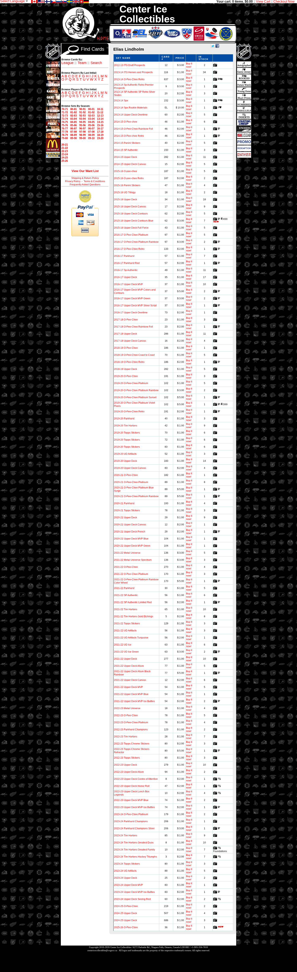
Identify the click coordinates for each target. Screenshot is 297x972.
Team (82, 63)
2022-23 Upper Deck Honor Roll (132, 786)
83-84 (73, 118)
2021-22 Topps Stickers (127, 623)
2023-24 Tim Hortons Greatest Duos (134, 842)
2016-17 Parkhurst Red (127, 263)
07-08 (91, 131)
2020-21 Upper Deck (125, 517)
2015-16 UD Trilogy (125, 192)
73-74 (64, 118)
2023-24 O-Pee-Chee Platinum (131, 814)
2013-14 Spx (121, 100)
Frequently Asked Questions (85, 184)
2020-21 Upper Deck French (129, 531)
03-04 (91, 118)
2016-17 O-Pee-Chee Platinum (131, 234)
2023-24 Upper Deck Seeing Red (132, 899)
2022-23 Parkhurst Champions (131, 729)
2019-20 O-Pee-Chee (126, 376)
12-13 (100, 115)
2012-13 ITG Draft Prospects (129, 65)
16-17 (100, 128)
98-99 (82, 134)
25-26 (64, 160)
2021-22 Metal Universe (127, 552)
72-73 (64, 115)
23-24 (64, 154)
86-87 (73, 128)
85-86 (73, 125)
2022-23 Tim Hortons (125, 736)
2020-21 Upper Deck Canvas (130, 524)
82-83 (73, 115)
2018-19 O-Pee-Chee (126, 347)
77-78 (64, 131)
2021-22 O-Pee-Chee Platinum (131, 574)
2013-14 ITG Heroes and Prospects (133, 72)
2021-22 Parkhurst (124, 588)
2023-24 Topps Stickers (127, 863)
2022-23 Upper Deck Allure (129, 771)
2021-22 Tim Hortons (125, 609)
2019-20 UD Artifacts (125, 453)
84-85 (73, 122)
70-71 (64, 109)
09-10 (91, 138)
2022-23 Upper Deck (125, 764)
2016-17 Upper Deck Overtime (130, 312)
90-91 (82, 109)
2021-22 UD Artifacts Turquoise (131, 637)
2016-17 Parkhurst (124, 256)
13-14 (100, 118)
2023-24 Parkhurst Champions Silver (134, 828)
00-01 (91, 109)
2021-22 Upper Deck (125, 658)
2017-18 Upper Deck (125, 333)
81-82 (73, 112)
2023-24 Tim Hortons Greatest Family (134, 849)
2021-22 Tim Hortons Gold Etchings (133, 616)
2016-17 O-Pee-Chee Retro (129, 249)
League (67, 63)
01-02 (91, 112)
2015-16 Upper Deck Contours (131, 213)
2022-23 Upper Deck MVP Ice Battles (134, 807)
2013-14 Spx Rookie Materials (130, 107)
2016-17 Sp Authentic (126, 270)
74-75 (64, 122)
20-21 (64, 144)
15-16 (100, 125)
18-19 (100, 134)
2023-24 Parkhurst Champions (131, 821)
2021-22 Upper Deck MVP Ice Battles (134, 701)
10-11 (100, 109)
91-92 (82, 112)
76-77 (64, 128)
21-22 (64, 147)
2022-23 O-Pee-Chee (126, 715)
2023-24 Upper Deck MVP (128, 885)
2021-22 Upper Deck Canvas (130, 680)
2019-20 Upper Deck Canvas (130, 468)
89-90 (73, 138)
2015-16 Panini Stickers (127, 185)
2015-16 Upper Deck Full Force (131, 227)
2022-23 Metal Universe (127, 708)
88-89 (73, 134)
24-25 (64, 157)
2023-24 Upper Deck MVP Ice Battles (134, 892)
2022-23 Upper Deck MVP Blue (131, 800)
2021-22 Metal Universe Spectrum (133, 559)
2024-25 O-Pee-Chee (126, 906)
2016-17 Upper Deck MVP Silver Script (135, 305)
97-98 (82, 131)
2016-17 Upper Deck (125, 277)
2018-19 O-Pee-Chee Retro (129, 362)
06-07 (91, 128)
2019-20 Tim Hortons (125, 425)
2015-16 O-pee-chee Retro (129, 178)
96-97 (82, 128)
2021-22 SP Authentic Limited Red (133, 602)
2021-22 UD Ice (122, 644)
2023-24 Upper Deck (125, 877)
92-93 (82, 115)
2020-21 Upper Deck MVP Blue (131, 538)
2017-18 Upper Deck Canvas (130, 340)
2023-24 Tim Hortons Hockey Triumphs (135, 856)
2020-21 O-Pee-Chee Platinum (131, 482)
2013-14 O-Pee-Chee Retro (129, 79)
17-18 (100, 131)
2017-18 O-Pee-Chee (126, 319)
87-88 (73, 131)
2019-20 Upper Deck (125, 461)
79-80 (64, 138)
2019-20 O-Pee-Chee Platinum (131, 383)
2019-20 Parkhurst (124, 418)
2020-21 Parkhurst (124, 503)
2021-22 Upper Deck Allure (129, 665)
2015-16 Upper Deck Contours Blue (133, 220)
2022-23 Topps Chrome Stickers (131, 743)
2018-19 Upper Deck (125, 369)
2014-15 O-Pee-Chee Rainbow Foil (133, 128)
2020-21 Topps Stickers (127, 510)
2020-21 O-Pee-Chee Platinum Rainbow (136, 496)
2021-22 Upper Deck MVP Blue (131, 694)
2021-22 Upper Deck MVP (128, 687)
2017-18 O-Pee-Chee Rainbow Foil (133, 326)
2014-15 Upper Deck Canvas (130, 164)
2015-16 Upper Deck (125, 199)
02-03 (91, 115)
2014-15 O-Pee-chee (125, 121)
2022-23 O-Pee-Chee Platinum (131, 722)
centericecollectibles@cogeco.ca (102, 950)
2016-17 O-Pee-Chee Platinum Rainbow (136, 241)
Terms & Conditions (94, 181)
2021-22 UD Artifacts (125, 630)
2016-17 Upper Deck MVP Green (132, 298)
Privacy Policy (72, 181)
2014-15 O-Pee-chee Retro (129, 135)
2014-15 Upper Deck (125, 157)
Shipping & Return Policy (85, 178)
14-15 (100, 122)
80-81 (73, 109)
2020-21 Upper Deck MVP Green (132, 545)
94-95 (82, 122)
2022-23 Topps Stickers (127, 757)
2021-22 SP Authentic (126, 595)
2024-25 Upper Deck (125, 913)
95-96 (82, 125)
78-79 (64, 134)
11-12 (100, 112)
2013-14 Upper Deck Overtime (130, 114)
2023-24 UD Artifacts (125, 870)
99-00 (82, 138)
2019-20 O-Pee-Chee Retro (129, 411)
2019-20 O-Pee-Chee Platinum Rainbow (136, 390)
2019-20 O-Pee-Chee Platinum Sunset (135, 397)
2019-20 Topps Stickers (127, 432)
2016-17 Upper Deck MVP (128, 284)
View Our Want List (85, 171)
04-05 (91, 122)
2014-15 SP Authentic (126, 150)
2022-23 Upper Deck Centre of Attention (136, 779)
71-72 (64, 112)
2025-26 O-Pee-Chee (126, 927)
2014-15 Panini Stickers (127, 143)
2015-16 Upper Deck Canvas (130, 206)
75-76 (64, 125)
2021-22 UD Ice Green (126, 651)
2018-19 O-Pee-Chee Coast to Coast (134, 355)
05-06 (91, 125)
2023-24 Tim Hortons (125, 835)
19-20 (100, 138)
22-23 (64, 151)
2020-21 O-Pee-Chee (126, 475)
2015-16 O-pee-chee (125, 171)
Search (96, 63)
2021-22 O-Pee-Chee (126, 567)
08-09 (91, 134)
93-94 (82, 118)
